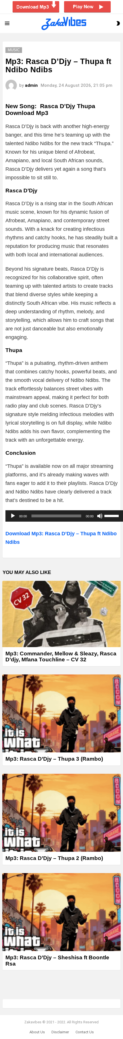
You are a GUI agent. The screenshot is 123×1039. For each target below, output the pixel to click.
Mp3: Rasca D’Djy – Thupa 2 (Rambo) (54, 858)
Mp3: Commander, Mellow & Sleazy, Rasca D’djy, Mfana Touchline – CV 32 (60, 657)
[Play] (13, 516)
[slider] (112, 515)
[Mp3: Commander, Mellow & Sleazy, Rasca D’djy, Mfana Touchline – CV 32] (61, 614)
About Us (37, 1032)
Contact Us (85, 1032)
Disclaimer (60, 1032)
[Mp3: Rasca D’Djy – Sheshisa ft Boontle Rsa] (61, 912)
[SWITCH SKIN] (118, 23)
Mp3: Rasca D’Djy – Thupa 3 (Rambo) (54, 759)
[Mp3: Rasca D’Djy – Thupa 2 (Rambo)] (61, 813)
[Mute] (100, 516)
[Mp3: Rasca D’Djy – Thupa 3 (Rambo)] (61, 713)
